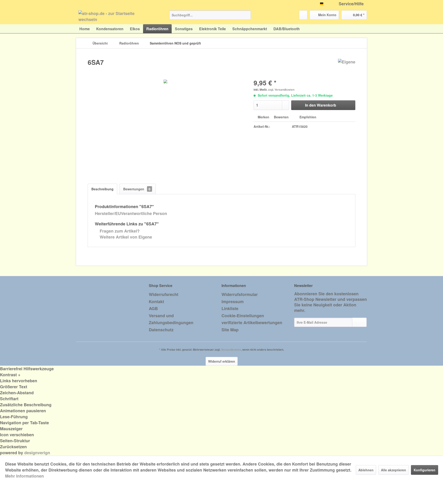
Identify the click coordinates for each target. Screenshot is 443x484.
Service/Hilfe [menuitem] (351, 4)
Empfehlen (307, 117)
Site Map (230, 330)
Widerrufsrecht (163, 294)
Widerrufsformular (240, 294)
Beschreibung (102, 189)
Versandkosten (231, 349)
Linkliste (230, 308)
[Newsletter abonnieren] (359, 322)
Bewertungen (136, 189)
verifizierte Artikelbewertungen (252, 323)
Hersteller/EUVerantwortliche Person (131, 213)
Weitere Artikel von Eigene (125, 237)
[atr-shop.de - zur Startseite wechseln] (113, 16)
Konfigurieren (424, 470)
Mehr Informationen (24, 476)
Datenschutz (161, 330)
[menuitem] (210, 15)
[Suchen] (246, 15)
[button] (221, 375)
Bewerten (281, 117)
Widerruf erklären (221, 361)
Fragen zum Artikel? (119, 231)
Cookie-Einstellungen (243, 316)
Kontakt (156, 302)
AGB (153, 308)
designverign (37, 453)
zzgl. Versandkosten (281, 89)
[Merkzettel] (303, 15)
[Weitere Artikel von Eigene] (346, 67)
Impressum (233, 302)
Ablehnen (366, 470)
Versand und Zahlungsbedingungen (171, 319)
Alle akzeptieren (393, 470)
